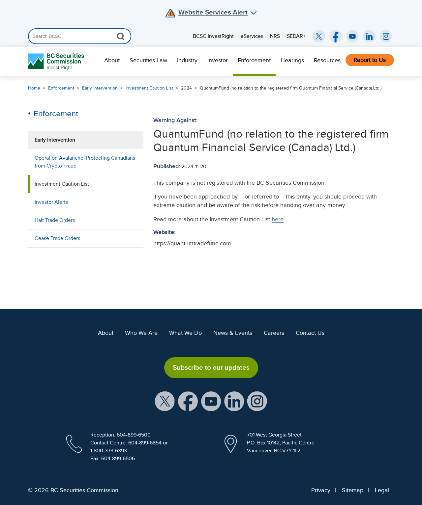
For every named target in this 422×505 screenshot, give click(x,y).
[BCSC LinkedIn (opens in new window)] (369, 36)
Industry (187, 60)
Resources (327, 60)
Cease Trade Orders (57, 238)
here (278, 219)
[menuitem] (112, 61)
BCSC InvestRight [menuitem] (213, 36)
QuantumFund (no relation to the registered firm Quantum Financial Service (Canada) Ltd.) (290, 88)
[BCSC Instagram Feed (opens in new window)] (386, 36)
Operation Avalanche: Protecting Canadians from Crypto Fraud (85, 162)
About (112, 60)
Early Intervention (100, 88)
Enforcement (254, 60)
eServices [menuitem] (252, 36)
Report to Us (370, 60)
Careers (274, 333)
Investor (217, 60)
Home (34, 88)
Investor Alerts (51, 202)
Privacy (320, 490)
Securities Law (148, 60)
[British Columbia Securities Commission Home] (57, 61)
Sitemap (352, 490)
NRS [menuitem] (275, 36)
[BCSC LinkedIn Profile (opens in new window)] (234, 400)
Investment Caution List (149, 88)
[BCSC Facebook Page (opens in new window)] (335, 36)
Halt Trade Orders (55, 220)
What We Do (185, 333)
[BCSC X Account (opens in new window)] (165, 400)
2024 (186, 88)
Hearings (292, 60)
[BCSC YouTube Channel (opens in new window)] (352, 36)
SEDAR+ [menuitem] (296, 36)
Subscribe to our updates (211, 367)
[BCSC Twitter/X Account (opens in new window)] (319, 36)
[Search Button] (120, 36)
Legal (382, 490)
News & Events (232, 333)
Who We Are (141, 333)
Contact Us (310, 333)
